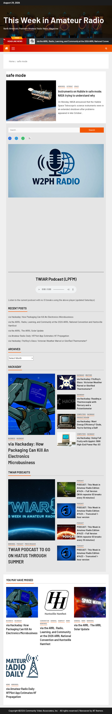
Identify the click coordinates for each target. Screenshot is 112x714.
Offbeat (70, 86)
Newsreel (61, 86)
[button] (13, 48)
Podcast (20, 544)
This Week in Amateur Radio (53, 20)
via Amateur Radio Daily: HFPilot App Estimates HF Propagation (38, 336)
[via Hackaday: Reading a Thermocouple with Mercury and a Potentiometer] (66, 401)
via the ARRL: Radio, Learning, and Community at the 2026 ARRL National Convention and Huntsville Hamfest (55, 636)
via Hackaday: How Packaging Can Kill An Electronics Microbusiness (40, 317)
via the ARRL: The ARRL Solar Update (26, 330)
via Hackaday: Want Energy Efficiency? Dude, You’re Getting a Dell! (89, 424)
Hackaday (20, 438)
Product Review (83, 417)
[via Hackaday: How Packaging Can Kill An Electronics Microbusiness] (31, 404)
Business (11, 438)
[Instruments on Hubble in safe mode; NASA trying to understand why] (31, 100)
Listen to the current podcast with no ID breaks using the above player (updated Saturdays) (51, 300)
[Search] (106, 48)
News (68, 621)
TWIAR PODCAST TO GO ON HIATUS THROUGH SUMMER (29, 555)
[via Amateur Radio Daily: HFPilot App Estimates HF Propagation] (22, 666)
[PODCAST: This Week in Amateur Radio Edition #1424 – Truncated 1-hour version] (66, 510)
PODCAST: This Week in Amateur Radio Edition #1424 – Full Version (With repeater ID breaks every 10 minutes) (89, 491)
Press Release (30, 544)
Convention (44, 621)
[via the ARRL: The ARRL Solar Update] (90, 602)
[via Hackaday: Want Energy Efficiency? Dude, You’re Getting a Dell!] (66, 421)
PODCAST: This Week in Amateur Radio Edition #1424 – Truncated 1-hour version (88, 512)
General (54, 621)
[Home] (6, 48)
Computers (81, 414)
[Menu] (13, 48)
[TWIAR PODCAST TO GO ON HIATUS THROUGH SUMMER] (31, 509)
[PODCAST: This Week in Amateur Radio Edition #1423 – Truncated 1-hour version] (66, 553)
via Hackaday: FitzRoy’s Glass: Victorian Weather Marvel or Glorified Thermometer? (47, 341)
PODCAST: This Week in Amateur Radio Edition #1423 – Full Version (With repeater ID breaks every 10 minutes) (89, 533)
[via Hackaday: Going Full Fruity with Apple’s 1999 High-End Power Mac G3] (66, 439)
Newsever (84, 711)
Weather (89, 375)
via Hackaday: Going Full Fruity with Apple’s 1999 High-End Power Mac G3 (89, 441)
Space (76, 86)
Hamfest (61, 621)
